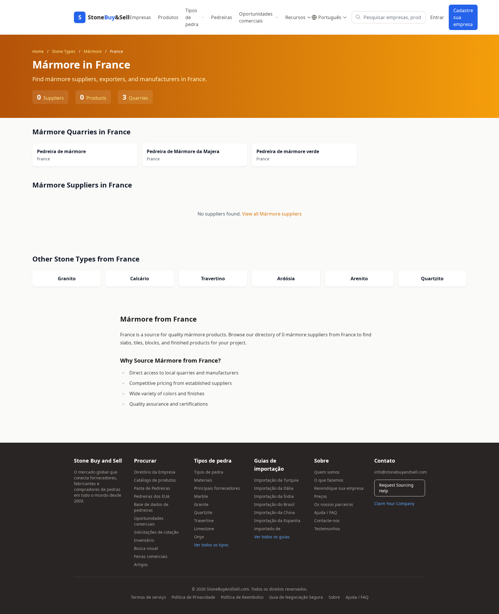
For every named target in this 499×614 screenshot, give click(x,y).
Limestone (204, 528)
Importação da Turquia (276, 480)
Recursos (295, 17)
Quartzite (203, 512)
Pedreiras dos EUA (152, 496)
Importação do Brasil (274, 504)
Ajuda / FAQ (325, 512)
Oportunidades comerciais (256, 17)
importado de (267, 528)
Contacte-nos (327, 520)
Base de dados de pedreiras (151, 507)
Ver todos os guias (272, 536)
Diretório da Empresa (154, 472)
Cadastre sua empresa (463, 17)
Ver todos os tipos (211, 545)
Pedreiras (221, 17)
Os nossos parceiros (333, 504)
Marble (201, 496)
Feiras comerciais (150, 556)
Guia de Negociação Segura (296, 597)
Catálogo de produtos (155, 480)
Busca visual (146, 548)
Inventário (144, 540)
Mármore (93, 51)
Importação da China (274, 512)
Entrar (437, 17)
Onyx (199, 536)
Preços (320, 496)
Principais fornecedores (217, 488)
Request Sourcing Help (396, 488)
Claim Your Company (394, 503)
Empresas (140, 17)
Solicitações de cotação (156, 532)
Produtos (168, 17)
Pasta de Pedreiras (152, 488)
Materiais (203, 480)
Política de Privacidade (193, 597)
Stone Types (63, 51)
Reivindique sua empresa (339, 488)
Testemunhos (327, 528)
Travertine (204, 520)
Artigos (141, 564)
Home (38, 51)
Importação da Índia (274, 496)
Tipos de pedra (191, 17)
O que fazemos (328, 480)
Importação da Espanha (277, 520)
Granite (201, 504)
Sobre (334, 597)
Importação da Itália (273, 488)
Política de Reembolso (242, 597)
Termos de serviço (148, 597)
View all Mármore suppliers (272, 214)
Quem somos (327, 472)
